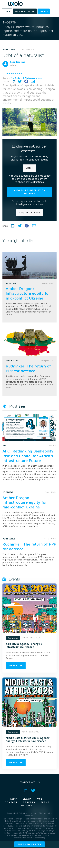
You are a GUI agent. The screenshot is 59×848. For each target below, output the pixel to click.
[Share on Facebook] (26, 81)
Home (13, 799)
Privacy (27, 805)
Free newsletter (29, 844)
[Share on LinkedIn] (13, 81)
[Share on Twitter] (19, 81)
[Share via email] (33, 81)
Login (29, 168)
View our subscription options (29, 192)
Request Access (29, 212)
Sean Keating (17, 61)
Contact (11, 802)
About (27, 799)
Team (41, 799)
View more (16, 665)
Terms (44, 802)
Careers (29, 802)
